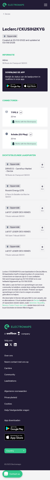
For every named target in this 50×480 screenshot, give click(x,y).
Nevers (5, 305)
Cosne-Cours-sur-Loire (18, 305)
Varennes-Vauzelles (37, 303)
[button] (46, 5)
